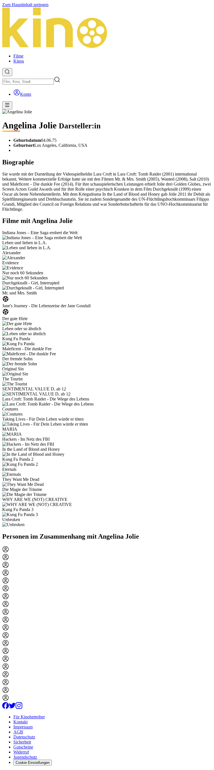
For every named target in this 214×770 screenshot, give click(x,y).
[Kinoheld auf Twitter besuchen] (12, 707)
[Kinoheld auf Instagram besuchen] (19, 707)
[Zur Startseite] (107, 28)
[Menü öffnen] (7, 105)
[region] (107, 378)
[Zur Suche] (7, 72)
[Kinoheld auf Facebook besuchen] (5, 707)
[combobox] (28, 82)
